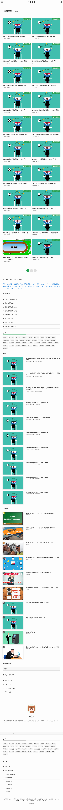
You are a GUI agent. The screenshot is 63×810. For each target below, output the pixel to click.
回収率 (12, 340)
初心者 (42, 337)
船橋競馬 (24, 345)
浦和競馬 (56, 343)
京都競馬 (24, 337)
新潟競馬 (18, 343)
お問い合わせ (8, 680)
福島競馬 (11, 345)
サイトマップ (8, 684)
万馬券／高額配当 (11, 299)
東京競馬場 (37, 343)
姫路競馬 (47, 340)
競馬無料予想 (11, 326)
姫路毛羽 (40, 340)
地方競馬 (28, 340)
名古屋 (53, 337)
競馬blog (9, 322)
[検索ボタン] (61, 2)
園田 (17, 340)
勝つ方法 (48, 337)
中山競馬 (18, 337)
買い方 (29, 345)
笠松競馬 (18, 345)
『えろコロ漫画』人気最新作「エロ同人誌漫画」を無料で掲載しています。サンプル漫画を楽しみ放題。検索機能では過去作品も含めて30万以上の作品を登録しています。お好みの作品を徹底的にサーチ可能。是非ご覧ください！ (31, 286)
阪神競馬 (48, 345)
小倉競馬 (53, 340)
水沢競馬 (50, 343)
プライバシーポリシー (11, 688)
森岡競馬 (44, 343)
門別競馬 (42, 345)
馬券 (53, 345)
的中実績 (9, 318)
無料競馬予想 (11, 314)
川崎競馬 (5, 343)
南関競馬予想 (11, 307)
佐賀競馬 (30, 337)
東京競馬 (30, 343)
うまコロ (31, 2)
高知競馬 (5, 348)
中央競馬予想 (10, 303)
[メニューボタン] (2, 2)
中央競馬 (11, 337)
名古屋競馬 (6, 340)
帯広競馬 (11, 343)
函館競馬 (36, 337)
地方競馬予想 (11, 311)
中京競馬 (5, 337)
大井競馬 (34, 340)
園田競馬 (22, 340)
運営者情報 (8, 692)
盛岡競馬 (5, 345)
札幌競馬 (24, 343)
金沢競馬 (35, 345)
